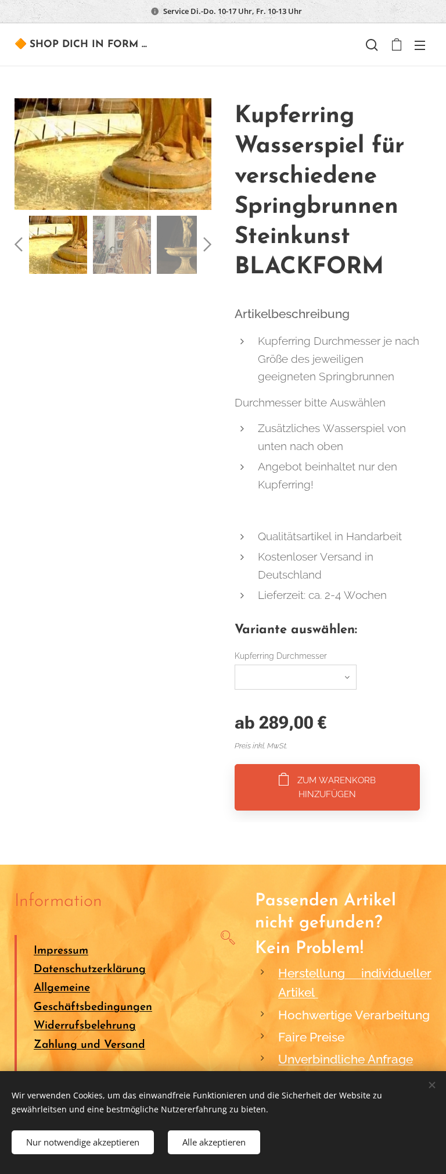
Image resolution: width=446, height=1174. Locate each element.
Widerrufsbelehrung (85, 1026)
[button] (372, 44)
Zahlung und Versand (89, 1045)
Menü (419, 44)
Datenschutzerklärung (90, 969)
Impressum (61, 951)
